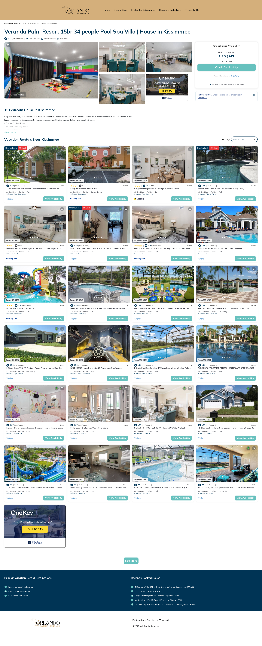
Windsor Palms (211, 194)
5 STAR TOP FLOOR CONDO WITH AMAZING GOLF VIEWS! (159, 428)
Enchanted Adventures (143, 10)
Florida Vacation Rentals (19, 591)
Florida (33, 23)
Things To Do (192, 10)
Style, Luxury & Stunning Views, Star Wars (89, 428)
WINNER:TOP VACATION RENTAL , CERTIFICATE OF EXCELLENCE (226, 368)
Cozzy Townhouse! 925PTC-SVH (84, 189)
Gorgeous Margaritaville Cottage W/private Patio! (156, 189)
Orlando (42, 23)
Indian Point (146, 493)
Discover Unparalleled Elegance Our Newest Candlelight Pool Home (165, 604)
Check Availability (226, 67)
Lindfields (209, 433)
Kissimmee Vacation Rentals (20, 587)
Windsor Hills (146, 314)
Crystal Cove (18, 373)
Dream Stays (120, 10)
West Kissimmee (20, 194)
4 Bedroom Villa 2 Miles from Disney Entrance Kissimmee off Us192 (164, 587)
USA (25, 23)
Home (106, 10)
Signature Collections (170, 10)
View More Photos (16, 95)
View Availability (53, 199)
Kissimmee (52, 23)
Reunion (83, 433)
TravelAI (164, 620)
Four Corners (18, 254)
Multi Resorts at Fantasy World (20, 308)
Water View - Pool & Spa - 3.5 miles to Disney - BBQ (221, 189)
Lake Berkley (82, 314)
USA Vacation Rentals (18, 595)
